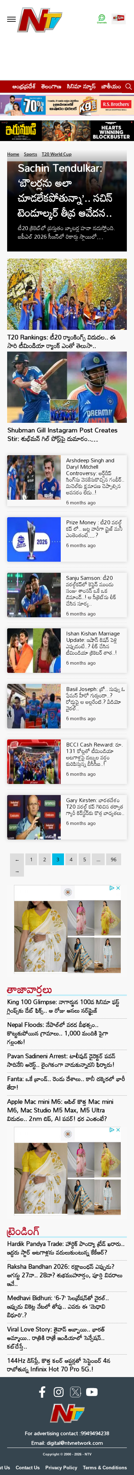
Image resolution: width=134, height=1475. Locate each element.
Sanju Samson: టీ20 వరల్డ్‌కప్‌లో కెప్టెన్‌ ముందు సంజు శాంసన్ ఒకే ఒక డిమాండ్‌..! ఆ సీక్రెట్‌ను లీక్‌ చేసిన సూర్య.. (91, 590)
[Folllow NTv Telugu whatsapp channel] (101, 19)
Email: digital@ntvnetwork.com (67, 1443)
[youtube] (92, 1393)
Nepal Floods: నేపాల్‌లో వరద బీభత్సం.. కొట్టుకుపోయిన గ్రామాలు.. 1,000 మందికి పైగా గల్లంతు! (57, 1033)
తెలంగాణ (51, 86)
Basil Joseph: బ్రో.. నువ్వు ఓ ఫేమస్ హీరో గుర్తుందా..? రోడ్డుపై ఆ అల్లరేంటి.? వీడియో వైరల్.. (95, 698)
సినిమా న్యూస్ (81, 86)
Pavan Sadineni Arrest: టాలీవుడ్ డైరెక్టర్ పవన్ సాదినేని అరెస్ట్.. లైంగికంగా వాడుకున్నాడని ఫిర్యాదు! (61, 1060)
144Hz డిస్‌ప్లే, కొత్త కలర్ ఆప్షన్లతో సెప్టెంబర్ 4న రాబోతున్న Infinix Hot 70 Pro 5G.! (58, 1365)
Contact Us (28, 1467)
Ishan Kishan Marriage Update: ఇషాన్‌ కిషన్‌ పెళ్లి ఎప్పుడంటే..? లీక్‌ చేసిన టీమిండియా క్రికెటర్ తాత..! (93, 643)
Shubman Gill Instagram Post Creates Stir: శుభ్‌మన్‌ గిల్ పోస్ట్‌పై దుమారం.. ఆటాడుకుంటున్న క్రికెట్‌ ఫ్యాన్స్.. (63, 438)
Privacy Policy (61, 1467)
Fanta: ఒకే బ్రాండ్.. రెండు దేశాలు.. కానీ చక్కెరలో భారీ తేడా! (66, 1083)
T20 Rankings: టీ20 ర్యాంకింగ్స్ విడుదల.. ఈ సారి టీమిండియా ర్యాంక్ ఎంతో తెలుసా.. (62, 341)
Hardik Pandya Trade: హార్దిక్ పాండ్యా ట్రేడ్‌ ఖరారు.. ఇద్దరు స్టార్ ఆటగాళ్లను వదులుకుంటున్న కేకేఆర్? (66, 1248)
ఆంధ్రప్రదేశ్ (24, 86)
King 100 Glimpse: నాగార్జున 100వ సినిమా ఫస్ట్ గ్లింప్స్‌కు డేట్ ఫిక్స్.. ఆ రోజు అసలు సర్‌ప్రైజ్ (63, 1006)
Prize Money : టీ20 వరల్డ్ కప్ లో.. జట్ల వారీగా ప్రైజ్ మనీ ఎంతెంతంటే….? (94, 528)
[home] (4, 86)
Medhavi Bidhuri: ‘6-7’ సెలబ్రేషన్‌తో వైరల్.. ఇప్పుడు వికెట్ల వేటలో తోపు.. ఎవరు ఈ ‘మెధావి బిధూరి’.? (58, 1306)
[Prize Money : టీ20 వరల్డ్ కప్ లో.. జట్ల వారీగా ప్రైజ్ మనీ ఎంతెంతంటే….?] (34, 539)
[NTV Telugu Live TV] (118, 19)
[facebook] (42, 1393)
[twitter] (75, 1393)
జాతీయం (111, 86)
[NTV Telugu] (40, 19)
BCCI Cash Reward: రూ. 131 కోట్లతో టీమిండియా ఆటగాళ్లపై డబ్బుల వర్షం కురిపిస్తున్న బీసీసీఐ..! (94, 754)
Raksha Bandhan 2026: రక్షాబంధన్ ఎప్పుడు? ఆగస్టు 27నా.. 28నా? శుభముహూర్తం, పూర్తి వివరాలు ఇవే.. (65, 1275)
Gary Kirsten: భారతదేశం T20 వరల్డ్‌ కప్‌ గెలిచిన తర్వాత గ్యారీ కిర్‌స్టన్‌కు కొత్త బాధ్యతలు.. (95, 806)
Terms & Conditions (105, 1467)
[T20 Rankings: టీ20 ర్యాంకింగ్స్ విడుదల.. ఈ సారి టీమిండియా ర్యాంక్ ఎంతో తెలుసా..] (67, 328)
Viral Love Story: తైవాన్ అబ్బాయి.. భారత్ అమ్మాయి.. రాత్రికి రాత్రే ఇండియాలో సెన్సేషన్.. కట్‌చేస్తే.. (56, 1337)
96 (113, 859)
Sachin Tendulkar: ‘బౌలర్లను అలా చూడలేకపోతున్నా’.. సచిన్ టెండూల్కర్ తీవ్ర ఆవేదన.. (65, 190)
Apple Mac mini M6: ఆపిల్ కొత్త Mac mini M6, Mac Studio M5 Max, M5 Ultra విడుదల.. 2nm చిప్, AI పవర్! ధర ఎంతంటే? (60, 1110)
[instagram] (58, 1393)
